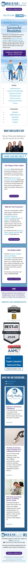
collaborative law (16, 218)
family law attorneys (16, 38)
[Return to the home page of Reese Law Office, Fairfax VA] (14, 5)
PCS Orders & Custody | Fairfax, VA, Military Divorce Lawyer (14, 498)
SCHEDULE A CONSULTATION (14, 9)
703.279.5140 (17, 54)
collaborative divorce (17, 40)
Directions (16, 540)
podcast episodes (14, 232)
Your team (7, 169)
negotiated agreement (10, 216)
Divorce (15, 103)
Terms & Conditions (17, 559)
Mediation (15, 112)
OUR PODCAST (11, 381)
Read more (9, 422)
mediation (7, 218)
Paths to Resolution (14, 239)
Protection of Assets (15, 93)
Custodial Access (15, 88)
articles (6, 234)
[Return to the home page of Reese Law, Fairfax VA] (14, 535)
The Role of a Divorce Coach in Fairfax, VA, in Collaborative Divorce (13, 449)
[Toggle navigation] (19, 15)
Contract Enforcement (15, 100)
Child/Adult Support (15, 96)
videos (6, 232)
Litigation (15, 122)
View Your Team (14, 196)
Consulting (15, 119)
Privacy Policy (9, 559)
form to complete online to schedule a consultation (12, 255)
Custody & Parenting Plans (15, 91)
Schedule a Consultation (14, 279)
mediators (5, 40)
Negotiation (15, 117)
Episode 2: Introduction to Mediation (14, 407)
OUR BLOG (10, 384)
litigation (6, 220)
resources (20, 230)
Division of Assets (15, 98)
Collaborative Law (15, 114)
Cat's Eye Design (21, 560)
